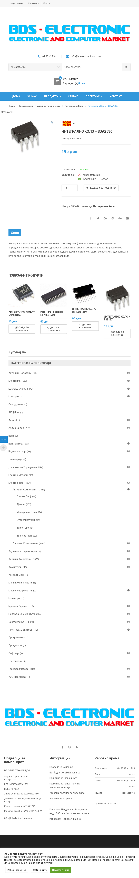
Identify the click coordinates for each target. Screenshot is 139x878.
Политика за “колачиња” (63, 778)
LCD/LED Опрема (18, 388)
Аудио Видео (16, 427)
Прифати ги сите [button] (60, 870)
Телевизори (15, 661)
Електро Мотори (18, 475)
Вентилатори (15, 443)
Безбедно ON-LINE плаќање (64, 772)
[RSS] (76, 747)
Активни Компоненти (48, 106)
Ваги (11, 435)
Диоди (21, 504)
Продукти (51, 96)
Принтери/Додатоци (20, 629)
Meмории (13, 396)
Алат (11, 420)
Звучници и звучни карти (22, 551)
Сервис (73, 96)
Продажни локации (105, 803)
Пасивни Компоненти (25, 543)
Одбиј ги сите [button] (40, 870)
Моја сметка (17, 3)
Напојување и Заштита (21, 613)
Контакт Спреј (16, 574)
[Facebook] (62, 747)
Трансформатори (18, 668)
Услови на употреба (60, 798)
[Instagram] (69, 747)
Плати (46, 3)
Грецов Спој (24, 496)
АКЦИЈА (13, 412)
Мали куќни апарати (20, 582)
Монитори (14, 598)
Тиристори (23, 527)
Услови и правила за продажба (67, 793)
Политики (93, 96)
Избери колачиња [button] (16, 870)
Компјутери (15, 567)
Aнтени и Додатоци (19, 373)
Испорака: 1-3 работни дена (65, 819)
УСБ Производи (17, 676)
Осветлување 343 (18, 621)
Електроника (26, 106)
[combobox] (92, 67)
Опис (15, 233)
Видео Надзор (17, 451)
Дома (16, 96)
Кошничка (33, 3)
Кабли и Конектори (19, 559)
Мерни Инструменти (20, 590)
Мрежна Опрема (17, 606)
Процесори (15, 645)
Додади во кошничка (103, 188)
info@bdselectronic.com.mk (18, 818)
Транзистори (24, 535)
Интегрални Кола (74, 106)
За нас (32, 96)
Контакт (116, 96)
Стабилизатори (26, 519)
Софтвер (13, 653)
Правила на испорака (61, 767)
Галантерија (15, 459)
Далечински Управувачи (22, 467)
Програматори (16, 637)
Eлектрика (14, 380)
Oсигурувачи (15, 404)
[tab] (14, 232)
